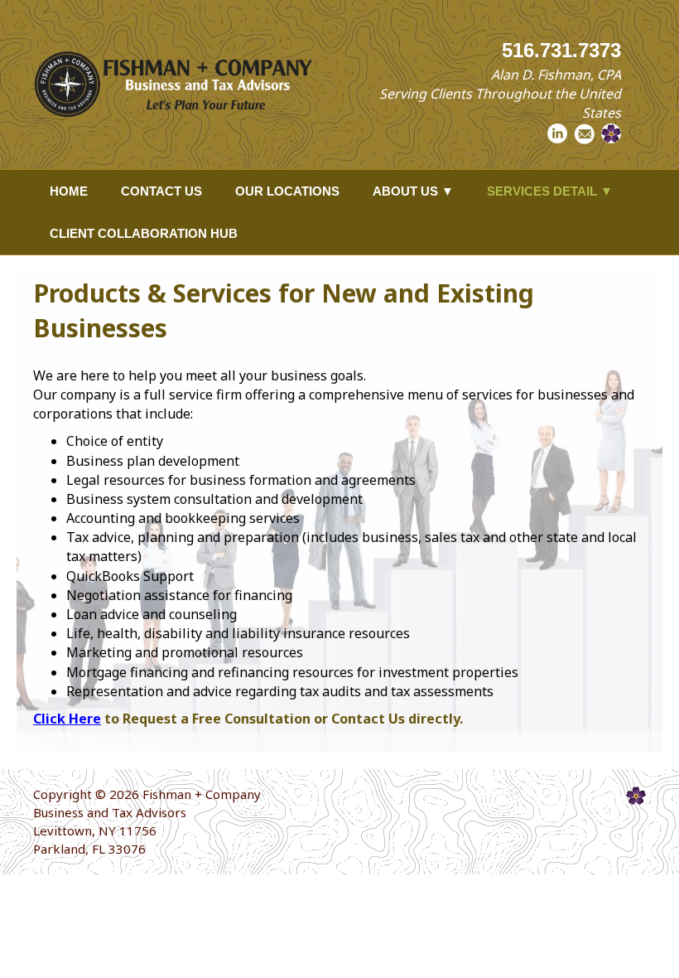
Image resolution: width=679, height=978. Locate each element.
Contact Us (161, 191)
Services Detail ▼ (550, 191)
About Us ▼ (413, 191)
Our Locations (287, 191)
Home (69, 191)
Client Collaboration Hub (144, 233)
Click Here (67, 718)
